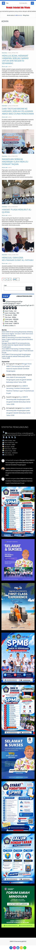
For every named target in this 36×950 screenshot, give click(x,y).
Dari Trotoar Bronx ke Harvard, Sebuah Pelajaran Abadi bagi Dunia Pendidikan (18, 111)
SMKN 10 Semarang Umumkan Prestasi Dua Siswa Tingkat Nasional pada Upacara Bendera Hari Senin (17, 339)
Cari (5, 285)
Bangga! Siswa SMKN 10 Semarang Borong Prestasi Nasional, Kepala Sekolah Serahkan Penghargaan (16, 345)
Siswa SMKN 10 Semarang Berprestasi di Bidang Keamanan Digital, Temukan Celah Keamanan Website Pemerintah (17, 334)
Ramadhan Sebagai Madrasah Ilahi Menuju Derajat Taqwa (15, 161)
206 (14, 279)
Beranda (19, 15)
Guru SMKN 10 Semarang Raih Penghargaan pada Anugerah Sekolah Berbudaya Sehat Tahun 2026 (16, 356)
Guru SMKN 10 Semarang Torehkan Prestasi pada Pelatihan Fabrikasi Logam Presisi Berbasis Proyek (17, 350)
